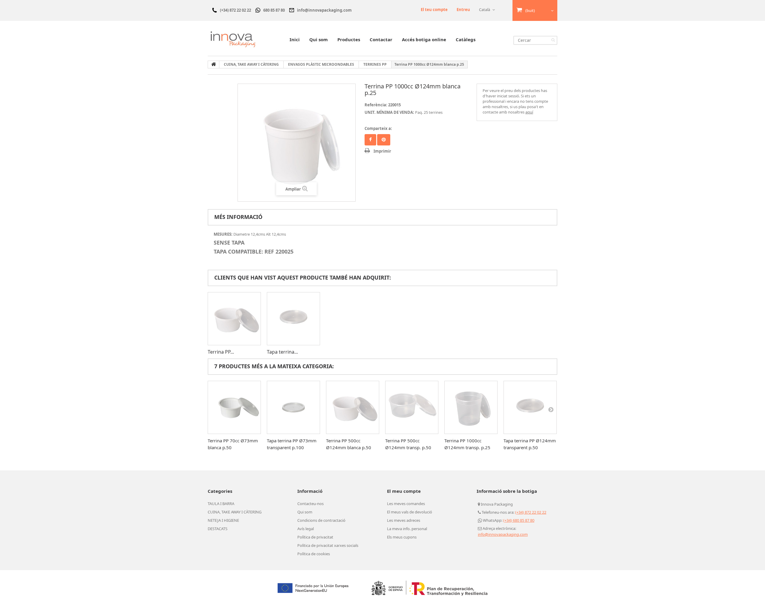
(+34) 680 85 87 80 (518, 520)
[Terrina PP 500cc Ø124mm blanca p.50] (234, 318)
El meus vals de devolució (409, 512)
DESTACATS (217, 528)
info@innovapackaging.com (503, 534)
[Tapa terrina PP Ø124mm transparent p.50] (293, 318)
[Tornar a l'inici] (213, 64)
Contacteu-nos (310, 503)
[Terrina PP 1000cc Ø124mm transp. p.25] (471, 407)
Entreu (463, 9)
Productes (348, 39)
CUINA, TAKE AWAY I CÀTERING (234, 512)
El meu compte (404, 491)
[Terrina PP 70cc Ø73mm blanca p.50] (234, 407)
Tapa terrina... (282, 352)
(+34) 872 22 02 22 (530, 512)
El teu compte (434, 9)
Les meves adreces (403, 520)
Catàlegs (465, 39)
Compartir (370, 139)
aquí (529, 112)
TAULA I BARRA (221, 503)
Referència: (376, 105)
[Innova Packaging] (233, 39)
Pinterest (383, 139)
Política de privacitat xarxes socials (327, 545)
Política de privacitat (315, 537)
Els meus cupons (402, 537)
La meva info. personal (407, 528)
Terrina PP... (221, 352)
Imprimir (382, 151)
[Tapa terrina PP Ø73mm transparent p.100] (293, 407)
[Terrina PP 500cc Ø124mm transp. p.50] (411, 407)
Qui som (318, 39)
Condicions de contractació (321, 520)
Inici (295, 39)
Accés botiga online (424, 39)
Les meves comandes (406, 503)
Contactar (381, 39)
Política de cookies (313, 553)
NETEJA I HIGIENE (223, 520)
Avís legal (305, 528)
